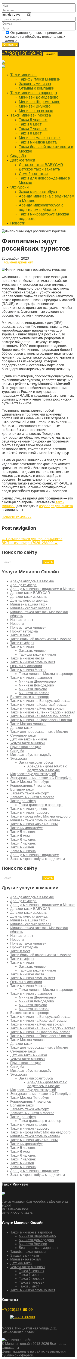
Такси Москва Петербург (29, 781)
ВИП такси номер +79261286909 (30, 543)
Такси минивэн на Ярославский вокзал (41, 720)
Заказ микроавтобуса (38, 192)
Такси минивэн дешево (28, 808)
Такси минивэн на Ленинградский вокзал (42, 712)
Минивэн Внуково (34, 106)
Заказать (50, 54)
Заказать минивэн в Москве (32, 797)
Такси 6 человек (23, 839)
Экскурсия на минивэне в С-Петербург (41, 778)
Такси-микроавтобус (26, 828)
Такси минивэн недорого (29, 812)
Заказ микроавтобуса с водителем (37, 859)
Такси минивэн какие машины (34, 824)
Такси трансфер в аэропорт (41, 805)
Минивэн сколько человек (30, 608)
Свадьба (18, 156)
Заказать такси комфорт (29, 793)
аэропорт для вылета (56, 506)
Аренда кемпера (23, 585)
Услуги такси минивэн (27, 743)
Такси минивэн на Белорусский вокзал (40, 701)
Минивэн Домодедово (38, 97)
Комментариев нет (18, 262)
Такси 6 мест (30, 124)
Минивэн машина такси (40, 138)
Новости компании (16, 517)
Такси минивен (22, 847)
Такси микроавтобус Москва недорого (40, 816)
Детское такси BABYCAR (41, 165)
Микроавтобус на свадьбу (30, 754)
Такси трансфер (23, 801)
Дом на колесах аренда (28, 600)
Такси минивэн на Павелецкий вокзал (40, 716)
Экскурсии (19, 187)
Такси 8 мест (30, 133)
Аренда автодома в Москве (32, 581)
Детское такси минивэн (28, 739)
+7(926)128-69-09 (22, 53)
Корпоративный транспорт (31, 785)
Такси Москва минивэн (28, 724)
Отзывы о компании (36, 88)
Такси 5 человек (33, 120)
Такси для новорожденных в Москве (39, 731)
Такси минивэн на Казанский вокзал (38, 704)
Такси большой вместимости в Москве (40, 639)
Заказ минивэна (23, 851)
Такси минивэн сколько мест (32, 662)
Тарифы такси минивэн (39, 79)
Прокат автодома (24, 631)
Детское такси (22, 160)
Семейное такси (33, 174)
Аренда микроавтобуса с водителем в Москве (41, 207)
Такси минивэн (23, 75)
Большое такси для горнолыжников (32, 539)
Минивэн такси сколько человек (35, 820)
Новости (17, 223)
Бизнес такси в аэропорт (29, 697)
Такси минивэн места (38, 142)
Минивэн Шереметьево (39, 102)
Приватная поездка (25, 747)
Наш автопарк (21, 620)
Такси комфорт (22, 643)
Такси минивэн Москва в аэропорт (46, 674)
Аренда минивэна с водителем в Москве (42, 589)
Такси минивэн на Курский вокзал (37, 708)
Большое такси (22, 789)
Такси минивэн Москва (30, 115)
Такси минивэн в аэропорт (33, 93)
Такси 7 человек (33, 129)
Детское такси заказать (39, 169)
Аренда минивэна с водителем (34, 855)
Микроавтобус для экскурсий (33, 774)
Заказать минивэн (35, 84)
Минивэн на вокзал (36, 111)
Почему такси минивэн (28, 627)
